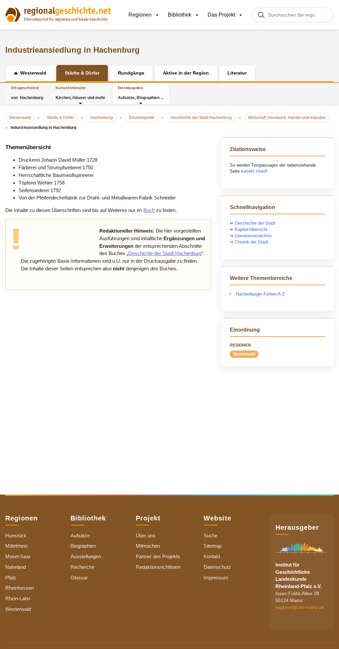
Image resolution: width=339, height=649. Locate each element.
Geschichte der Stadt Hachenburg (165, 253)
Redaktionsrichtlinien (158, 567)
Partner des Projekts (158, 556)
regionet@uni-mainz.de (299, 607)
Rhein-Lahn (17, 598)
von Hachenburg (27, 93)
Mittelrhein (16, 546)
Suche (211, 535)
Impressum (216, 577)
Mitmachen (148, 546)
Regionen (140, 15)
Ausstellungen (86, 556)
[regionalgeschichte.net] (58, 14)
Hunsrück (15, 535)
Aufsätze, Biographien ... (141, 93)
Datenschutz (217, 567)
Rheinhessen (19, 588)
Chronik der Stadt (251, 242)
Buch (149, 210)
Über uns (146, 535)
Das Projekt (222, 15)
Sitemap (212, 546)
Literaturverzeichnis (253, 235)
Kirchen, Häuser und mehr (80, 93)
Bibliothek (180, 15)
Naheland (15, 567)
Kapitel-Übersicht (251, 229)
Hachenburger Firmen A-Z (260, 294)
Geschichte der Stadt (255, 223)
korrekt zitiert (253, 171)
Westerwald (244, 354)
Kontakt (212, 556)
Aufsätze (80, 535)
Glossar (79, 577)
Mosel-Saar (17, 556)
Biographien (83, 546)
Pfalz (10, 577)
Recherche (82, 567)
